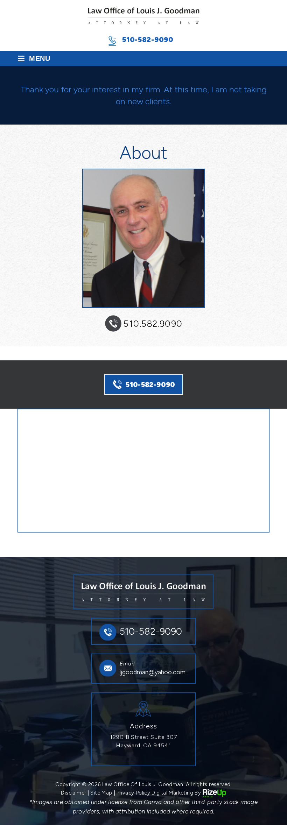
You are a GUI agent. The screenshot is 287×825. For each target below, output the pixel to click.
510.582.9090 (153, 323)
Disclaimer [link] (73, 793)
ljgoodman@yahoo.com (153, 672)
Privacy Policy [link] (133, 793)
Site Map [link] (101, 793)
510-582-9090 (148, 39)
